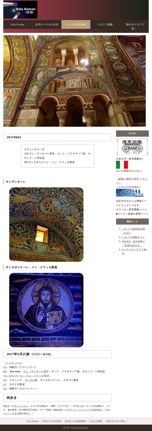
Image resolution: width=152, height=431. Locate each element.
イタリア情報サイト (133, 237)
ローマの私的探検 (76, 24)
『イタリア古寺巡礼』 (129, 187)
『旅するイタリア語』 (134, 26)
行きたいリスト (20, 406)
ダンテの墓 (31, 380)
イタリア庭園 (105, 24)
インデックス (13, 363)
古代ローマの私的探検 (75, 421)
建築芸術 (58, 410)
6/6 (5, 380)
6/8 (5, 388)
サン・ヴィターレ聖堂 (36, 371)
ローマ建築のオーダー (129, 170)
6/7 (5, 384)
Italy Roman (17, 24)
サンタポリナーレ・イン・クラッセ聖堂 (26, 375)
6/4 (5, 367)
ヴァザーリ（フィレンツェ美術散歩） (84, 410)
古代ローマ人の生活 (46, 24)
